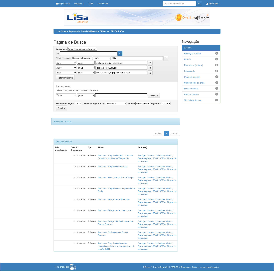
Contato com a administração (205, 267)
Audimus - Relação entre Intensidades (115, 210)
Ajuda (90, 3)
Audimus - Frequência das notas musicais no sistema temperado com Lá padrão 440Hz (116, 246)
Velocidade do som (192, 100)
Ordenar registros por (94, 103)
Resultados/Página (65, 103)
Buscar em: (61, 48)
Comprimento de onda (194, 82)
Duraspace (186, 267)
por (57, 53)
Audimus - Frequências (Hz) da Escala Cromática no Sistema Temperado (115, 157)
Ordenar (131, 103)
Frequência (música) (193, 65)
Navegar (78, 3)
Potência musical (192, 76)
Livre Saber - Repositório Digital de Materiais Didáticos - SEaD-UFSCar (90, 31)
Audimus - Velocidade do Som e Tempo (116, 177)
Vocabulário (103, 3)
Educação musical (192, 53)
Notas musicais (191, 88)
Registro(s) (156, 103)
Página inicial (64, 3)
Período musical (191, 94)
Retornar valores (65, 77)
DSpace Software (151, 267)
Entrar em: (213, 3)
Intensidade (189, 71)
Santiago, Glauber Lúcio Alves (151, 155)
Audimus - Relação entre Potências (114, 199)
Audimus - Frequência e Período (112, 166)
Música (187, 59)
